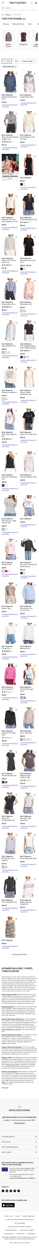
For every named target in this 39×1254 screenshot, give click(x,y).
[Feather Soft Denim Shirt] (10, 82)
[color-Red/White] (6, 867)
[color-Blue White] (3, 352)
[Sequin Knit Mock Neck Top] (10, 245)
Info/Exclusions (19, 1123)
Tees (30, 24)
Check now (31, 1178)
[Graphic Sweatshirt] (10, 377)
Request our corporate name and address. (21, 1239)
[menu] (3, 2)
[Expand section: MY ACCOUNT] (19, 1141)
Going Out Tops (18, 24)
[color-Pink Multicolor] (9, 352)
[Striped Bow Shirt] (10, 289)
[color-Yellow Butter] (25, 739)
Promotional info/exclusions (18, 1178)
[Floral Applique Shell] (28, 843)
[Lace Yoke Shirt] (28, 718)
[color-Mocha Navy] (25, 698)
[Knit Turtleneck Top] (10, 887)
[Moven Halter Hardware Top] (28, 377)
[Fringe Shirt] (10, 633)
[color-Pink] (25, 357)
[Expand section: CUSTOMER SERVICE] (19, 1136)
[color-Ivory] (28, 357)
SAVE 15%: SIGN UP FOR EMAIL (19, 1110)
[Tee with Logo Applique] (28, 803)
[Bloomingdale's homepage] (3, 15)
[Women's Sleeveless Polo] (10, 462)
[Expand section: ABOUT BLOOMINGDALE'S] (19, 1147)
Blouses (6, 24)
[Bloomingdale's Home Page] (17, 3)
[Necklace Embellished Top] (10, 803)
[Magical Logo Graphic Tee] (28, 760)
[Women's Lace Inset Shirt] (28, 245)
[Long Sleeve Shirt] (28, 82)
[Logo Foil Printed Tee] (28, 419)
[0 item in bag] (36, 3)
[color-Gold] (6, 782)
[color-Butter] (6, 352)
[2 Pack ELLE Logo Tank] (28, 674)
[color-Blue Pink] (21, 698)
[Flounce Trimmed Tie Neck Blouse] (28, 549)
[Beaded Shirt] (28, 633)
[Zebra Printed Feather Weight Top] (10, 122)
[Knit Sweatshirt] (10, 674)
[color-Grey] (6, 399)
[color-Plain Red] (6, 571)
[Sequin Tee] (10, 593)
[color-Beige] (3, 399)
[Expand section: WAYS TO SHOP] (19, 1152)
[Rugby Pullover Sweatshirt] (28, 887)
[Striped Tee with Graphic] (10, 843)
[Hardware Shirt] (28, 289)
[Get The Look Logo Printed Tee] (10, 505)
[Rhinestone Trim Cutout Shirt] (28, 593)
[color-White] (25, 184)
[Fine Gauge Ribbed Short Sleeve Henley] (28, 331)
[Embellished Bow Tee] (28, 204)
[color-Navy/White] (3, 867)
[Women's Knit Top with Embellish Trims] (10, 204)
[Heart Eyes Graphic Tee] (10, 419)
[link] (10, 101)
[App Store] (8, 1205)
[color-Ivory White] (25, 311)
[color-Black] (21, 184)
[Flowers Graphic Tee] (28, 462)
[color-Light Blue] (28, 739)
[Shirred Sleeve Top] (10, 760)
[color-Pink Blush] (21, 311)
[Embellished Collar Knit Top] (28, 122)
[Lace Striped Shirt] (10, 331)
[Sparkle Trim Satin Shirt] (10, 718)
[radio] (21, 184)
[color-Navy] (3, 485)
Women (8, 14)
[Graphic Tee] (10, 549)
